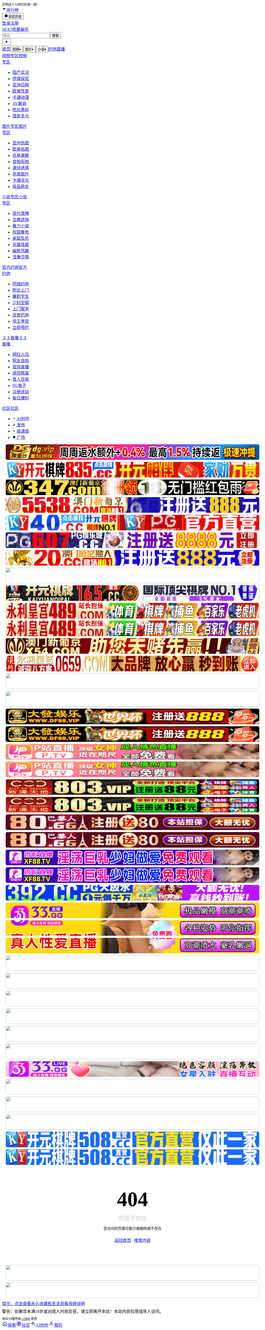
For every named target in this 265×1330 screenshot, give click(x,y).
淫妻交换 (20, 257)
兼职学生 (20, 296)
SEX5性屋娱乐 (15, 29)
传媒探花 (20, 78)
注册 (14, 23)
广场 (20, 437)
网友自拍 (20, 360)
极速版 (22, 431)
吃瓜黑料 (20, 110)
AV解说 (19, 103)
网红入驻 (20, 354)
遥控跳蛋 (20, 373)
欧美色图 (20, 149)
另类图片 (20, 174)
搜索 (55, 36)
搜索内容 (142, 1240)
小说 (42, 49)
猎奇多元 (20, 116)
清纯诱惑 (20, 168)
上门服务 (20, 309)
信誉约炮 (20, 315)
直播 (61, 49)
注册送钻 (20, 392)
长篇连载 (20, 244)
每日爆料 (20, 398)
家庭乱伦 (20, 238)
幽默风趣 (20, 251)
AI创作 (22, 419)
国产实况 (20, 72)
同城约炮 (20, 284)
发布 (20, 425)
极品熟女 (20, 186)
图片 (29, 49)
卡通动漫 (20, 97)
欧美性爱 (20, 91)
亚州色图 (20, 143)
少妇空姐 (20, 302)
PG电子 (19, 385)
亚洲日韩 (20, 85)
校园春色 (20, 232)
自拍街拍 (20, 161)
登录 (6, 23)
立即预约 (20, 327)
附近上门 (20, 290)
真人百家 (20, 379)
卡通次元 (20, 180)
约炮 (52, 49)
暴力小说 (20, 226)
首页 (6, 49)
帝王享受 (20, 321)
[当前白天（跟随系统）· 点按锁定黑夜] (6, 42)
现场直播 (20, 367)
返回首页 (122, 1240)
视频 (16, 49)
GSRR (26, 1319)
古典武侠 (20, 219)
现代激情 (20, 213)
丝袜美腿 (20, 155)
